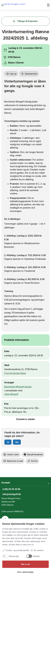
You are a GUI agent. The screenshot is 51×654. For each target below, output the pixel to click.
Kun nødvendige (25, 572)
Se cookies (38, 550)
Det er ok (25, 564)
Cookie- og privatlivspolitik (17, 550)
